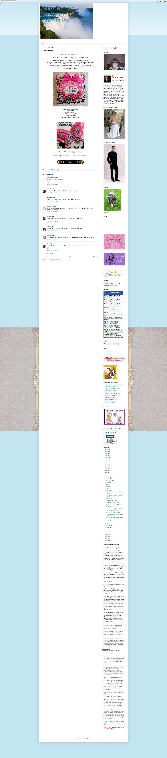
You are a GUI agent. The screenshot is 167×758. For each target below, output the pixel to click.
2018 (106, 464)
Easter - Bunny (109, 520)
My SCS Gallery (108, 351)
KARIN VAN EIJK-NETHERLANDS (113, 394)
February (108, 525)
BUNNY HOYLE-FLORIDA (111, 386)
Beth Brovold (50, 206)
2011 (106, 534)
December (109, 474)
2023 (106, 454)
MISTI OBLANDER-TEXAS (111, 399)
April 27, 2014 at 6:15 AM (52, 201)
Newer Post (46, 256)
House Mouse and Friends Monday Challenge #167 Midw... (114, 509)
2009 (106, 538)
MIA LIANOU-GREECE (110, 397)
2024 (106, 451)
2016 (106, 468)
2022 (106, 456)
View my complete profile (109, 103)
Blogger (90, 738)
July (107, 484)
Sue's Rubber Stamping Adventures (58, 14)
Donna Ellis (49, 235)
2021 (106, 458)
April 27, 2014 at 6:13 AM (52, 193)
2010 (106, 536)
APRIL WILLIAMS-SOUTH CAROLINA (114, 385)
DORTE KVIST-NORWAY (111, 392)
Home (43, 43)
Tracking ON (118, 337)
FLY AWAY (108, 506)
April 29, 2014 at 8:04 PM (52, 250)
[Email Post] (58, 169)
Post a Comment (49, 253)
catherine (49, 216)
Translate (115, 285)
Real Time (113, 337)
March (108, 523)
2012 (106, 532)
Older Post (95, 256)
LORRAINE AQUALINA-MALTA (112, 395)
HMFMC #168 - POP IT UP (112, 502)
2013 (106, 530)
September (109, 480)
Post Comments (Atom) (54, 259)
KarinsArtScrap (50, 177)
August (108, 482)
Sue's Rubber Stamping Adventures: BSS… (111, 327)
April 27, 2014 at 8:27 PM (52, 239)
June (107, 486)
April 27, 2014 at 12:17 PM (53, 221)
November (109, 476)
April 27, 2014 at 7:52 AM (52, 211)
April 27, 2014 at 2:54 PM (52, 230)
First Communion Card (111, 500)
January (108, 527)
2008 (106, 540)
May (107, 488)
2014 (106, 472)
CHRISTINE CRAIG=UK (110, 390)
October (108, 478)
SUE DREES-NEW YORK (111, 401)
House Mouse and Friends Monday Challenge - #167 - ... (114, 515)
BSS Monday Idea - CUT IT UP (113, 504)
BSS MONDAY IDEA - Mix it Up (113, 512)
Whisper (49, 226)
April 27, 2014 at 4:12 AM (52, 184)
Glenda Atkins (50, 243)
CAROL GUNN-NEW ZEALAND (112, 388)
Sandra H (49, 189)
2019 (106, 462)
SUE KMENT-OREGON (110, 402)
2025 (106, 449)
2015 (106, 470)
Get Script (108, 337)
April (107, 490)
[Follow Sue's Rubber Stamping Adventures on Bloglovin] (111, 344)
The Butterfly (109, 498)
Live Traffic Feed (113, 292)
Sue (114, 76)
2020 (106, 460)
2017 (106, 466)
